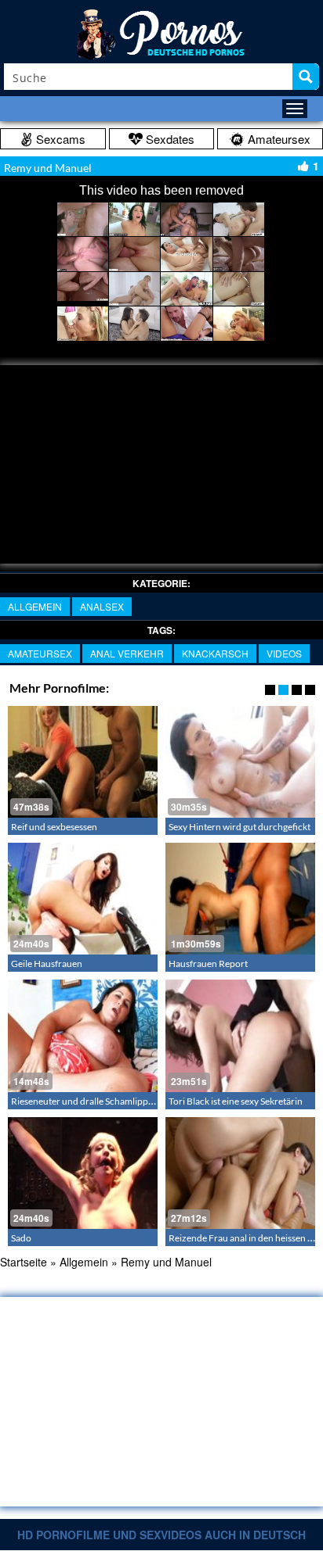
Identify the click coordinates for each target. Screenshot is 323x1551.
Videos (284, 653)
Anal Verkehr (127, 653)
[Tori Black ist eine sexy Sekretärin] (240, 1035)
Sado (21, 1238)
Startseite (23, 1262)
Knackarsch (215, 653)
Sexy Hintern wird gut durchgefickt (239, 827)
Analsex (102, 606)
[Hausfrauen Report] (240, 899)
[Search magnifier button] (305, 76)
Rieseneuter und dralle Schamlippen (84, 1101)
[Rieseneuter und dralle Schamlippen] (83, 1035)
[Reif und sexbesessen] (83, 762)
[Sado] (83, 1173)
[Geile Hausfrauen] (83, 899)
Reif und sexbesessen (54, 827)
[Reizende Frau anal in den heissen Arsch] (240, 1173)
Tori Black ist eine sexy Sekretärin (236, 1101)
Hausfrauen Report (208, 963)
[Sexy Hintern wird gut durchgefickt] (240, 762)
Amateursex (40, 653)
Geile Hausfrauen (46, 963)
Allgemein (35, 606)
